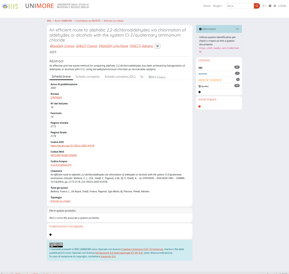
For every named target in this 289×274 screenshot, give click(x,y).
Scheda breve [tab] (61, 76)
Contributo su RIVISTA (87, 20)
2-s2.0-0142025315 (61, 165)
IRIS (49, 20)
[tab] (142, 76)
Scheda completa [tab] (87, 76)
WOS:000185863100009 (64, 155)
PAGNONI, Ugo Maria (113, 46)
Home (207, 6)
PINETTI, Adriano (141, 46)
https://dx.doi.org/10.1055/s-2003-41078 (72, 145)
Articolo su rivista (113, 20)
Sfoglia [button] (217, 6)
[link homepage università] (57, 5)
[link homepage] (11, 5)
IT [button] (264, 6)
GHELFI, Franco (86, 46)
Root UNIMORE (63, 20)
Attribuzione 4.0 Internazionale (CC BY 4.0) (119, 252)
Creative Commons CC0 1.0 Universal (142, 249)
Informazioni (209, 28)
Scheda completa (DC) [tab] (120, 76)
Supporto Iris (108, 256)
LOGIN (282, 6)
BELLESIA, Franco (62, 46)
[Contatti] (274, 6)
